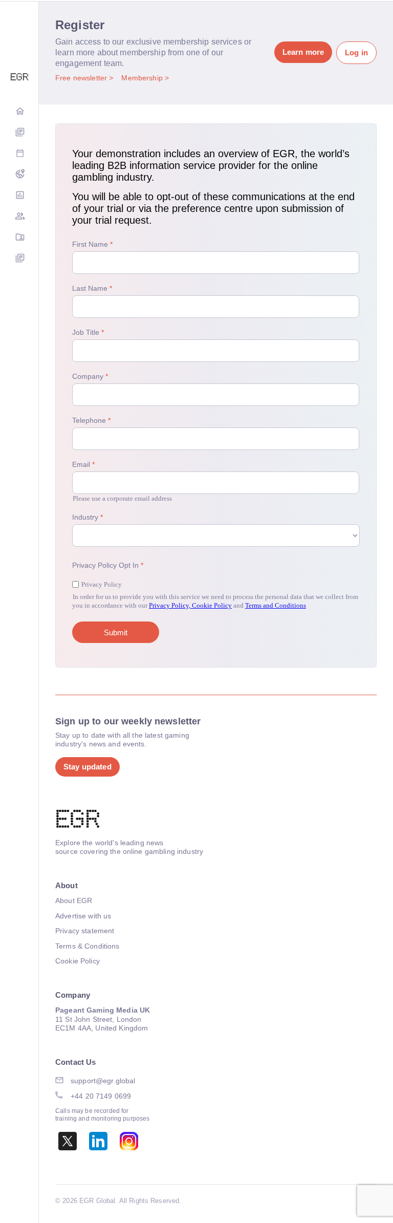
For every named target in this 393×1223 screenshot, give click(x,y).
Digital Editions (19, 132)
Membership (143, 78)
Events (19, 153)
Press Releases (19, 258)
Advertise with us (83, 916)
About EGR (73, 900)
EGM (19, 216)
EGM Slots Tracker (19, 174)
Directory (19, 237)
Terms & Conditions (87, 946)
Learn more (303, 52)
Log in (356, 52)
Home (19, 111)
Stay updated (87, 766)
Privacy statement (84, 931)
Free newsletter (82, 78)
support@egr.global (103, 1081)
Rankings (19, 195)
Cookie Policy (77, 961)
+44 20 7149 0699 (101, 1096)
